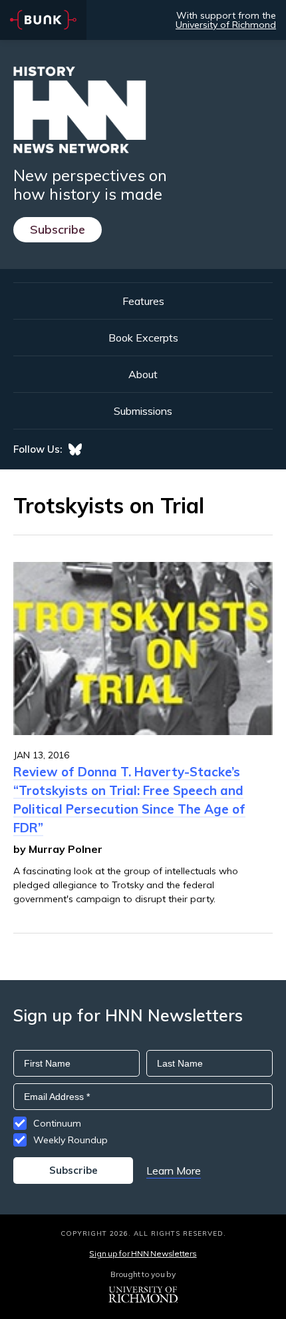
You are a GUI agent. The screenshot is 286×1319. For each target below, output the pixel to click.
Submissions (143, 410)
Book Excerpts (143, 337)
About (143, 374)
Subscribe (57, 229)
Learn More (173, 1170)
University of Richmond (226, 25)
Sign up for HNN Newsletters (142, 1253)
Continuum (57, 1123)
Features (143, 301)
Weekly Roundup (70, 1140)
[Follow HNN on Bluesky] (75, 449)
